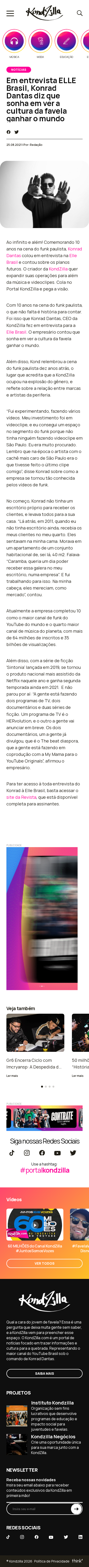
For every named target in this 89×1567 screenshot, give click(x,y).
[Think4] (77, 1561)
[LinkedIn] (80, 1537)
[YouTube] (57, 1153)
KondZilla (58, 269)
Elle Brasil (16, 332)
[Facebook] (42, 1153)
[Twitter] (73, 1153)
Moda (40, 57)
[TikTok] (12, 1153)
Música (14, 57)
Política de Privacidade (52, 1561)
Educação (66, 57)
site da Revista (21, 797)
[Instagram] (27, 1153)
